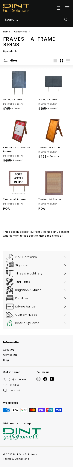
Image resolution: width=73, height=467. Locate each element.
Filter (13, 60)
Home (6, 31)
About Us (8, 349)
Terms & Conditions (16, 459)
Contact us (10, 354)
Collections (21, 31)
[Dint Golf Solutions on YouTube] (52, 379)
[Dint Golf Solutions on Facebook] (45, 379)
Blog (6, 360)
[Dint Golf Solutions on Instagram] (38, 379)
